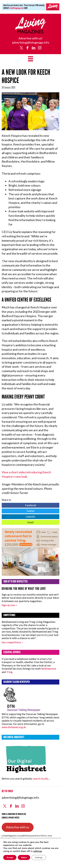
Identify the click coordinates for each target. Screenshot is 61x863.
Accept (10, 857)
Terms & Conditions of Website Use (14, 814)
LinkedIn (18, 516)
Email (18, 522)
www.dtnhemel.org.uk (14, 727)
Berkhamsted (48, 668)
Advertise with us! (30, 38)
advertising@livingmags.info (30, 42)
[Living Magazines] (30, 32)
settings (37, 851)
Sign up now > (9, 605)
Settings (39, 857)
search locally (40, 778)
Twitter (18, 510)
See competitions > (12, 642)
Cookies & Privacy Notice (10, 817)
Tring (9, 671)
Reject (24, 857)
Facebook (19, 505)
